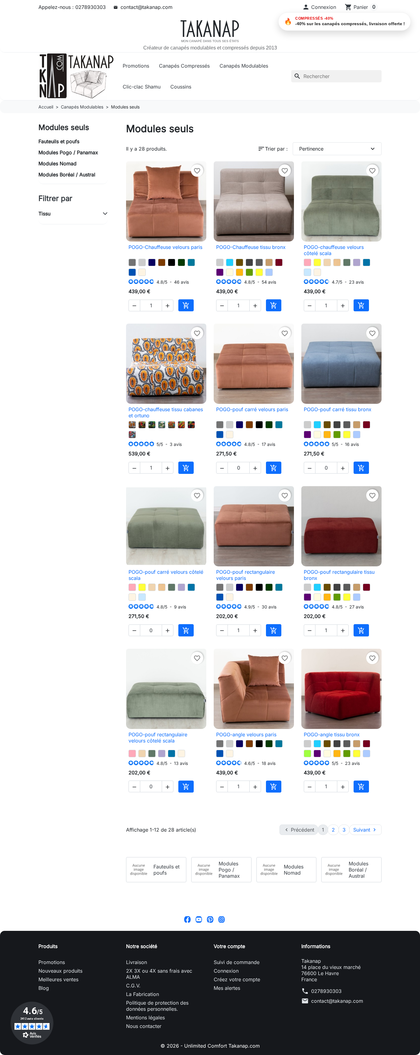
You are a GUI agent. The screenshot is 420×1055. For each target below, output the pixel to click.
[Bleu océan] (132, 272)
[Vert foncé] (181, 262)
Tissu (44, 214)
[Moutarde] (239, 272)
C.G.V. (133, 985)
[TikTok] (233, 918)
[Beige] (229, 272)
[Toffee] (327, 262)
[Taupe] (269, 262)
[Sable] (337, 262)
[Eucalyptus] (347, 262)
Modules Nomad (57, 163)
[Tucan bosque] (191, 424)
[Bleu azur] (366, 262)
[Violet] (220, 272)
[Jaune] (259, 272)
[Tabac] (239, 262)
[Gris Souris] (132, 262)
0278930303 (326, 991)
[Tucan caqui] (142, 424)
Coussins (180, 87)
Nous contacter (143, 1026)
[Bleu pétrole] (191, 262)
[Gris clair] (142, 262)
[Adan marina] (161, 424)
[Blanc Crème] (142, 272)
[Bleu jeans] (269, 272)
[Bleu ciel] (307, 272)
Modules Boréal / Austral (66, 174)
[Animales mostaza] (171, 424)
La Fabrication (142, 994)
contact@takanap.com (146, 7)
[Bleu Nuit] (152, 262)
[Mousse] (249, 272)
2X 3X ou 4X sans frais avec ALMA (159, 974)
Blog (43, 988)
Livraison (136, 962)
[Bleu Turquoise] (229, 262)
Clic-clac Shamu (141, 87)
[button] (319, 7)
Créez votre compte (237, 979)
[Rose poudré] (307, 262)
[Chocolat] (161, 262)
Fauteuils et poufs (58, 141)
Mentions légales (145, 1017)
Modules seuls (63, 127)
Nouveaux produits (60, 971)
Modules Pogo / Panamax (68, 152)
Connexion (226, 971)
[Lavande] (356, 262)
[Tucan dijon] (181, 424)
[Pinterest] (210, 918)
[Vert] (307, 753)
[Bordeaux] (279, 262)
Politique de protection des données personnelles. (157, 1006)
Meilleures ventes (58, 979)
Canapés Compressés (184, 66)
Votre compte (229, 946)
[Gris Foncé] (249, 262)
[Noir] (171, 262)
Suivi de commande (237, 962)
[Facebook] (187, 918)
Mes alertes (227, 988)
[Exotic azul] (152, 424)
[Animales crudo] (132, 434)
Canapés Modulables (244, 66)
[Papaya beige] (132, 424)
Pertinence (338, 148)
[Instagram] (221, 918)
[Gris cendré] (259, 262)
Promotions (136, 66)
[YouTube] (199, 918)
